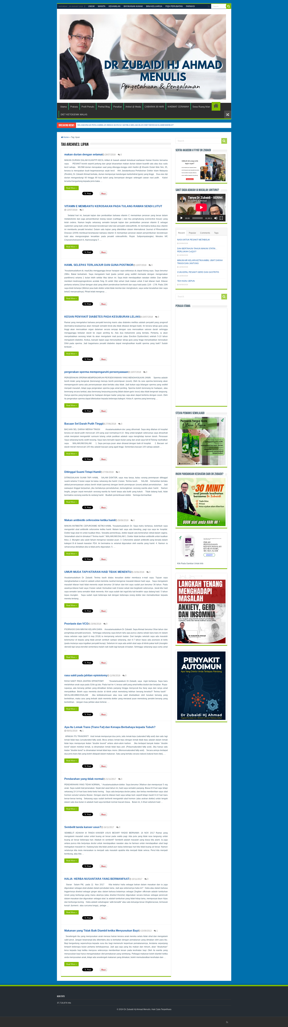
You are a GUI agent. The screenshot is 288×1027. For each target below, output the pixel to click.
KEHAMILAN (114, 6)
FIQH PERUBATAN (174, 6)
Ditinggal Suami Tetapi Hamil (82, 471)
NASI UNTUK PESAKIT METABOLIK (193, 240)
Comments (205, 233)
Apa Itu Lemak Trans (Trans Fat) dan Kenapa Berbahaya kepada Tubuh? (110, 727)
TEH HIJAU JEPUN (186, 281)
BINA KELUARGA (154, 6)
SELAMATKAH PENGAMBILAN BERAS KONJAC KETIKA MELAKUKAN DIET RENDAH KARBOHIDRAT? (125, 125)
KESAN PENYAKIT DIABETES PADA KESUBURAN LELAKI (102, 316)
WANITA (101, 6)
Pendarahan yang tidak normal (83, 778)
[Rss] (209, 6)
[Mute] (216, 218)
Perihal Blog (104, 106)
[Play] (181, 218)
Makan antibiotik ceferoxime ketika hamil (89, 520)
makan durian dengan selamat (83, 154)
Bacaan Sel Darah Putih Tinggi (83, 423)
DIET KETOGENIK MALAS (216, 106)
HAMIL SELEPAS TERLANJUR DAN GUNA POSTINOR (98, 265)
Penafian (117, 106)
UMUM (91, 6)
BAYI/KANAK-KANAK (133, 6)
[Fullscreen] (221, 218)
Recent (181, 233)
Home (66, 137)
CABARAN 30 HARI (154, 106)
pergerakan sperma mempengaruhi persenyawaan (96, 372)
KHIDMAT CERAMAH (178, 106)
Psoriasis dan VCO (76, 623)
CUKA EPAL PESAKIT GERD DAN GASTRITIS (198, 272)
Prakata (74, 106)
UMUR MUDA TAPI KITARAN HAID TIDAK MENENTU (97, 571)
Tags (216, 233)
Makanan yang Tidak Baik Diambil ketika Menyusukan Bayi (101, 930)
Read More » (71, 188)
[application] (201, 207)
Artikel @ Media (133, 106)
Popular (192, 233)
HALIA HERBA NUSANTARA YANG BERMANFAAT (96, 878)
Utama (63, 106)
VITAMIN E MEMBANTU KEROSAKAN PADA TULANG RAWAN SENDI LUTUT (113, 206)
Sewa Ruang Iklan (201, 106)
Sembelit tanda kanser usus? (82, 827)
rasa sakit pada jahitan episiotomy (85, 675)
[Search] (228, 6)
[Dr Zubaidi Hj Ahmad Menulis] (143, 56)
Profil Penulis (88, 106)
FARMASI (190, 6)
